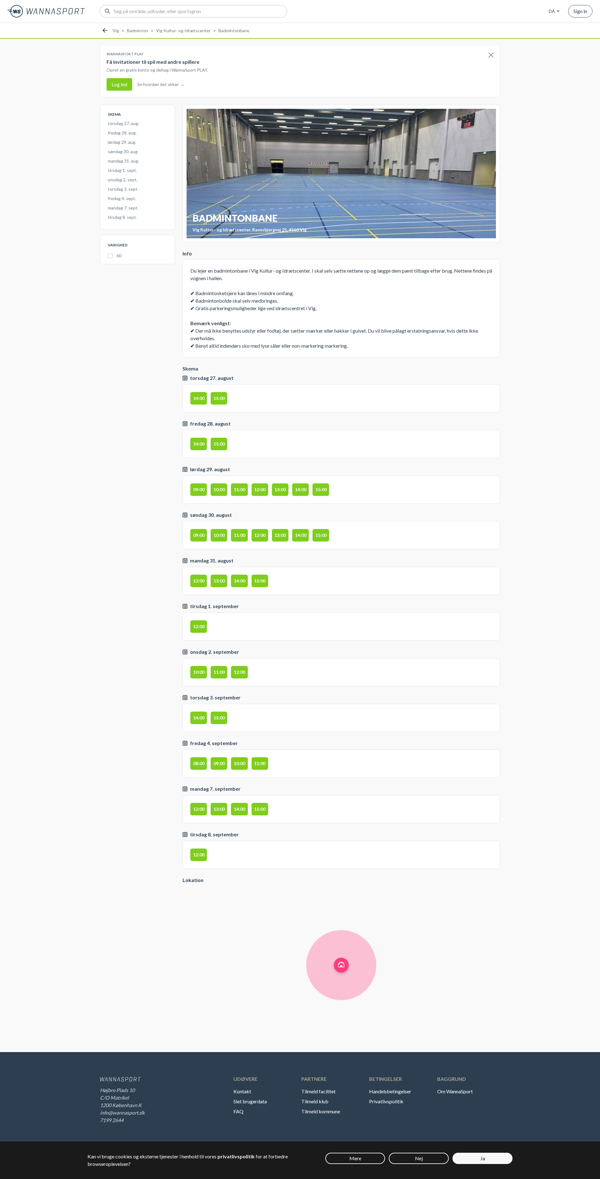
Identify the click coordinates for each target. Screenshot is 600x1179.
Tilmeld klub (314, 1101)
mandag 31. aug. (123, 161)
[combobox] (553, 11)
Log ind (119, 84)
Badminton (137, 30)
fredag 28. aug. (122, 132)
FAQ (238, 1111)
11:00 (239, 489)
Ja (482, 1158)
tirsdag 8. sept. (122, 217)
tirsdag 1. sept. (122, 170)
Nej (419, 1158)
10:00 (219, 489)
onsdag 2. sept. (123, 179)
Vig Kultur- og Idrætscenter (183, 30)
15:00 (219, 398)
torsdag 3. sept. (123, 189)
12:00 (259, 489)
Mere (355, 1158)
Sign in (580, 11)
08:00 (198, 763)
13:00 (280, 489)
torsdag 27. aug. (123, 123)
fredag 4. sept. (122, 198)
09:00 (198, 489)
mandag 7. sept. (123, 207)
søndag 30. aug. (123, 151)
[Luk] (491, 55)
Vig (115, 30)
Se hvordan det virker (161, 84)
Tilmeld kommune (320, 1111)
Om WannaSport (455, 1091)
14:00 (198, 398)
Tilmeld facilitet (318, 1091)
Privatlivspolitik (386, 1101)
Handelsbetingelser (390, 1091)
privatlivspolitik (236, 1156)
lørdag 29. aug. (122, 142)
